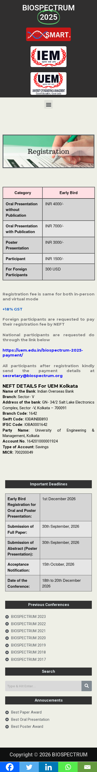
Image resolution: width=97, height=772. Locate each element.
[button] (48, 104)
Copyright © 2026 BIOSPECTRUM (48, 754)
